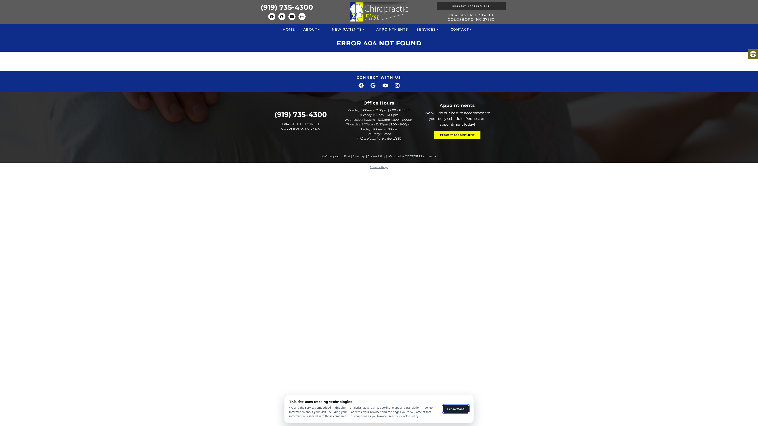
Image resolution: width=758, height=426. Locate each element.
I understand (455, 408)
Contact (460, 29)
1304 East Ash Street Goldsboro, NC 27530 (471, 17)
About (310, 29)
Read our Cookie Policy (403, 416)
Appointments (392, 29)
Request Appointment (471, 6)
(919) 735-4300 (287, 7)
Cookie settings (379, 167)
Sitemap (359, 156)
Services (426, 29)
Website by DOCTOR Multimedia (411, 156)
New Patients (347, 29)
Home (289, 29)
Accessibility (376, 156)
